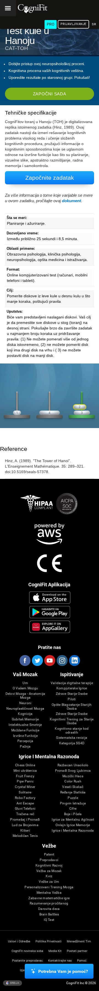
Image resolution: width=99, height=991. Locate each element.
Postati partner (77, 951)
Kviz (49, 876)
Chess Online (25, 765)
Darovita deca (49, 909)
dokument (71, 200)
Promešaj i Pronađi (25, 819)
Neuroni (25, 703)
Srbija (14, 982)
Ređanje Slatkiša (73, 792)
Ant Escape (25, 803)
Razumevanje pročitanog (49, 903)
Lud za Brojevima (25, 825)
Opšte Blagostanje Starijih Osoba (72, 706)
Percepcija (25, 741)
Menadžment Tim (79, 941)
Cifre (72, 808)
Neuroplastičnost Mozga (25, 708)
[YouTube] (49, 660)
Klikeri (25, 830)
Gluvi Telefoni (25, 808)
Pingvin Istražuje (73, 803)
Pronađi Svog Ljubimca (73, 771)
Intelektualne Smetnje (25, 725)
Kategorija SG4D (72, 743)
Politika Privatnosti (48, 941)
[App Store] (50, 598)
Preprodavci (49, 860)
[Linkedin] (74, 660)
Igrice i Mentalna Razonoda (73, 830)
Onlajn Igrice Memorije (73, 825)
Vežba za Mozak (49, 871)
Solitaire (25, 792)
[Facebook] (25, 660)
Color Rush (72, 781)
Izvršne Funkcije (25, 736)
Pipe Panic (25, 781)
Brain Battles (49, 914)
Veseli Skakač (72, 787)
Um (25, 683)
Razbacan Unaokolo (73, 765)
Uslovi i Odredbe (19, 941)
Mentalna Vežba (49, 893)
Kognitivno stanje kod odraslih (72, 730)
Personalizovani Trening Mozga (48, 887)
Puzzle (73, 798)
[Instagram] (62, 660)
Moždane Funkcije (25, 730)
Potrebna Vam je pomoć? (63, 971)
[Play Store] (50, 612)
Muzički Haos (72, 776)
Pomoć (82, 960)
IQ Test (49, 920)
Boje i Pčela (73, 814)
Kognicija (25, 714)
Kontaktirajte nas (60, 960)
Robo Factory (25, 798)
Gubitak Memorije (25, 719)
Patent (49, 854)
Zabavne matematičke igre (49, 898)
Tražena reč (25, 814)
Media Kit (55, 951)
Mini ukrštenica (25, 771)
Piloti (72, 699)
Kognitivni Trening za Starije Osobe (72, 721)
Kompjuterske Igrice (71, 688)
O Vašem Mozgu (25, 688)
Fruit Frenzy (25, 776)
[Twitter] (37, 660)
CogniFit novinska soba (27, 951)
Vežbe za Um (49, 882)
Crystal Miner (25, 787)
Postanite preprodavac (27, 960)
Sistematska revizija (71, 738)
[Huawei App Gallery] (50, 627)
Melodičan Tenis (25, 836)
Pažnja (25, 746)
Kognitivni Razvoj (48, 865)
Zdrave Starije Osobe (72, 694)
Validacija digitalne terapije (72, 683)
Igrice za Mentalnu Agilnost (73, 819)
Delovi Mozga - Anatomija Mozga (25, 695)
